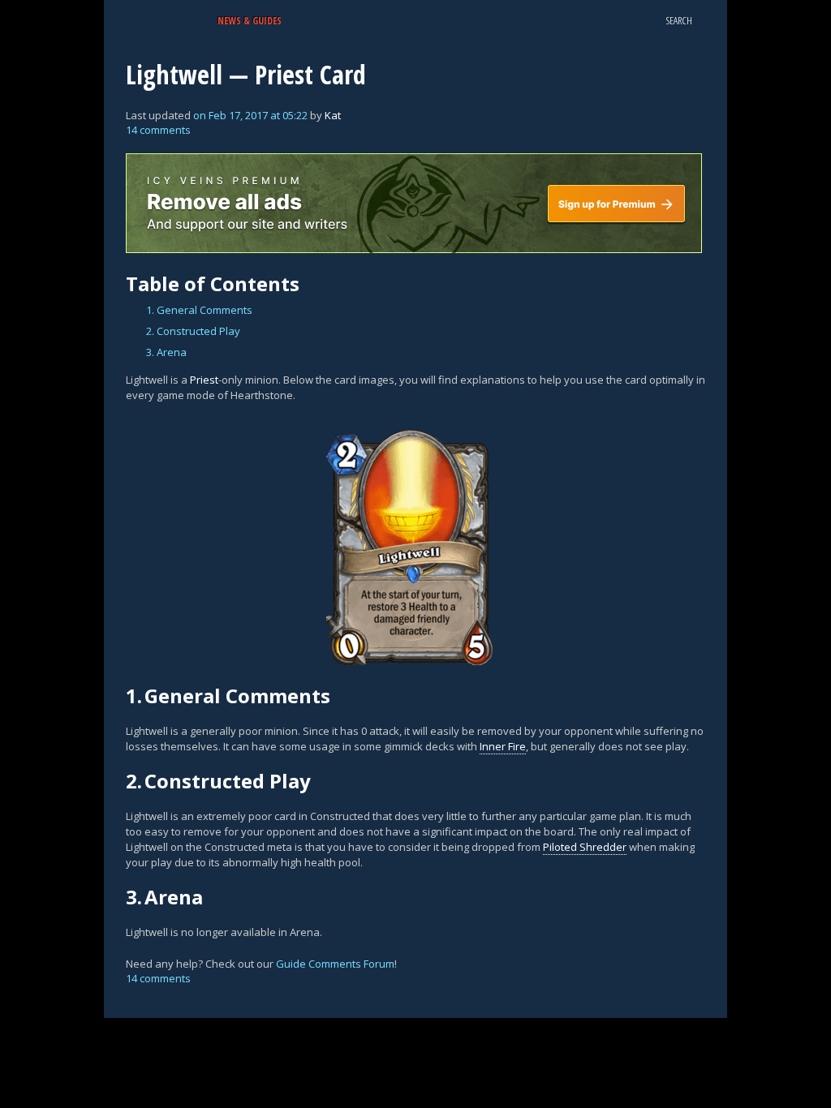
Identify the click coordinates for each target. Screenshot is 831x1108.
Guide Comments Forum (335, 963)
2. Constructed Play (193, 331)
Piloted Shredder (584, 847)
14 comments (158, 129)
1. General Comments (199, 310)
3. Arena (166, 352)
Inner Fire (503, 746)
